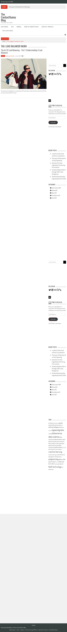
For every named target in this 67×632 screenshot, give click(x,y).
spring (56, 464)
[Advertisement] (57, 53)
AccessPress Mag (21, 627)
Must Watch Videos (7, 31)
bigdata (54, 430)
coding (50, 433)
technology (57, 466)
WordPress (10, 627)
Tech (12, 27)
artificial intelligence (54, 427)
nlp (59, 456)
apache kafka (51, 425)
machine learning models (53, 454)
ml (60, 455)
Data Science (4, 27)
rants (57, 462)
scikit (59, 462)
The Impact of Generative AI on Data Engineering (21, 7)
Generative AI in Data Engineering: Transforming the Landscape (58, 165)
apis (62, 425)
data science (53, 436)
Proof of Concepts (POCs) (31, 27)
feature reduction (60, 441)
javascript (64, 447)
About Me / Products (47, 27)
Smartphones (55, 195)
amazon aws (56, 423)
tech (50, 466)
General (19, 27)
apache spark (58, 425)
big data (61, 430)
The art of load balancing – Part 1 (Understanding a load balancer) (21, 51)
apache (61, 423)
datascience (57, 433)
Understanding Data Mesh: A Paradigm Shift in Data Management (59, 172)
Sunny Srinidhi (10, 56)
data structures (52, 441)
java (61, 443)
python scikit (61, 459)
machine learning (55, 451)
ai (48, 423)
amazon (52, 423)
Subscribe (53, 122)
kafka (49, 449)
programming (53, 459)
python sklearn (52, 462)
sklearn (53, 464)
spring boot (60, 464)
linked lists (59, 449)
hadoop (58, 443)
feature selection (52, 443)
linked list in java (54, 449)
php (61, 456)
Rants (53, 193)
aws (61, 427)
